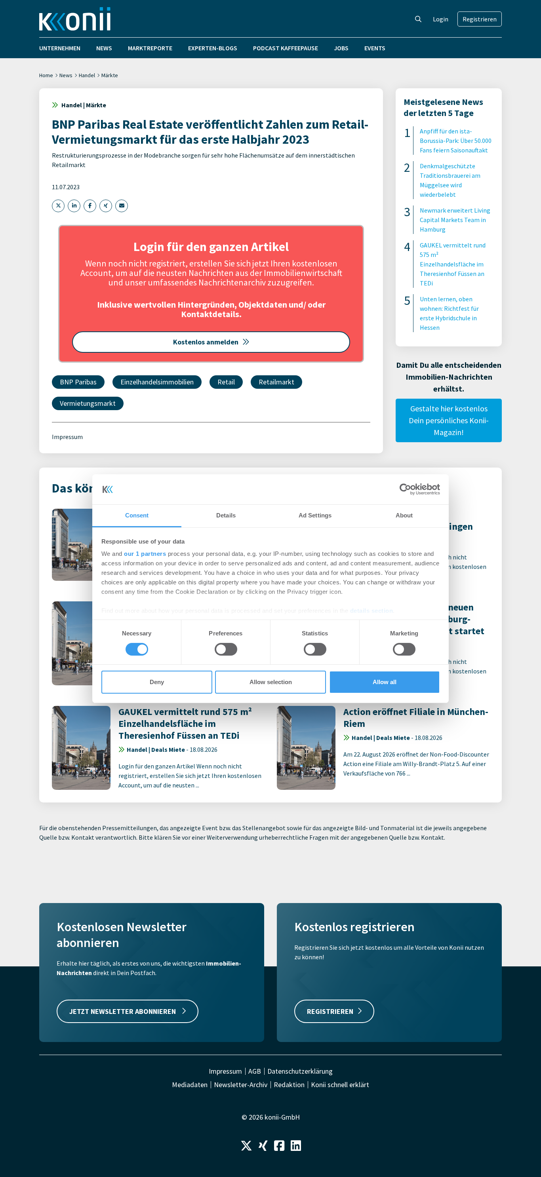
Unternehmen (59, 48)
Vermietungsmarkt (88, 403)
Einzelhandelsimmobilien (157, 381)
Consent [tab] (137, 515)
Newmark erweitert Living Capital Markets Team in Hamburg (455, 219)
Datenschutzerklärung (300, 1071)
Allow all (384, 682)
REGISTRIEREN (330, 1011)
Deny (157, 682)
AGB (254, 1071)
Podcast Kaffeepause (285, 48)
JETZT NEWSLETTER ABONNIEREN (123, 1011)
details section (371, 610)
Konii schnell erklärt (340, 1084)
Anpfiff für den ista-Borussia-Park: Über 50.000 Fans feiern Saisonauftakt (455, 140)
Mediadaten (190, 1084)
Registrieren (480, 19)
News (104, 48)
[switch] (226, 649)
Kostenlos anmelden (205, 341)
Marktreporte (150, 48)
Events (374, 48)
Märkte (109, 75)
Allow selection (271, 682)
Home (46, 75)
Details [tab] (226, 515)
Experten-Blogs (212, 48)
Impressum (67, 437)
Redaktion (289, 1084)
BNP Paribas (78, 381)
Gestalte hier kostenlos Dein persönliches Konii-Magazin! (449, 420)
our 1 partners (145, 553)
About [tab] (404, 515)
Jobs (341, 48)
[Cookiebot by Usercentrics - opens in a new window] (405, 489)
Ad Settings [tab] (315, 515)
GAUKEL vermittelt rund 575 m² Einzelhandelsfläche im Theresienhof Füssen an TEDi (453, 264)
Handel (87, 75)
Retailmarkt (276, 381)
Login (440, 19)
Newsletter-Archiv (240, 1084)
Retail (226, 381)
